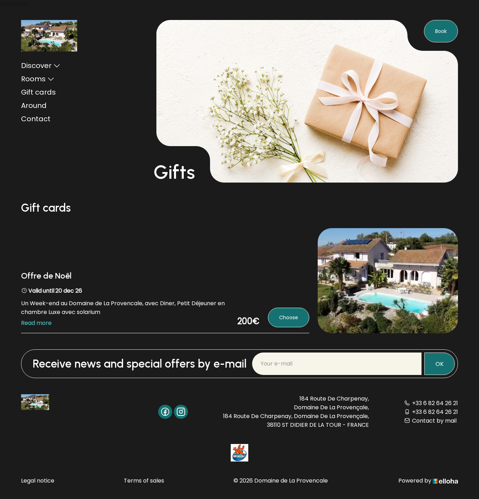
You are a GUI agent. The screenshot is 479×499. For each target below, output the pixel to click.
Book (441, 31)
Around (34, 105)
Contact (35, 119)
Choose (288, 317)
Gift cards (38, 92)
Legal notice (37, 481)
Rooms (33, 79)
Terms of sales (144, 481)
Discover (36, 65)
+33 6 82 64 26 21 (435, 403)
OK (440, 364)
